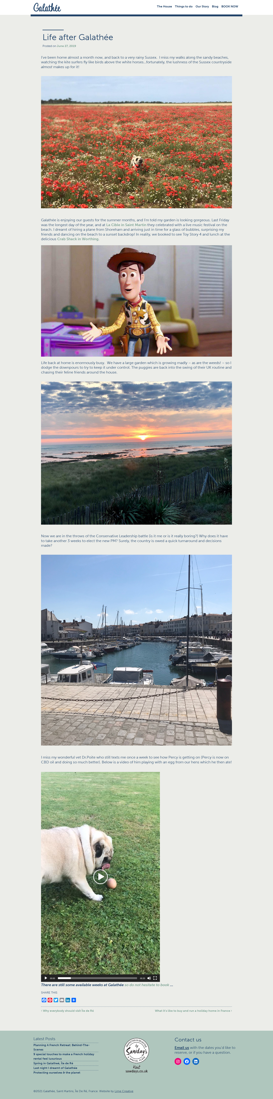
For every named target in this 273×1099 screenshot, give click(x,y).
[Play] (46, 978)
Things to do (184, 6)
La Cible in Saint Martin (126, 225)
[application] (100, 877)
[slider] (97, 978)
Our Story (202, 6)
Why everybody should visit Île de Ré (68, 1010)
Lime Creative (124, 1091)
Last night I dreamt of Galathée (55, 1068)
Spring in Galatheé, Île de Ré (53, 1063)
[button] (100, 876)
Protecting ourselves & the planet (56, 1072)
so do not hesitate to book (147, 985)
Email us (182, 1047)
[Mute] (149, 978)
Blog (215, 6)
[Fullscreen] (155, 978)
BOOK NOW (229, 6)
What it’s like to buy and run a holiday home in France (193, 1010)
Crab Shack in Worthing (77, 239)
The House (164, 6)
